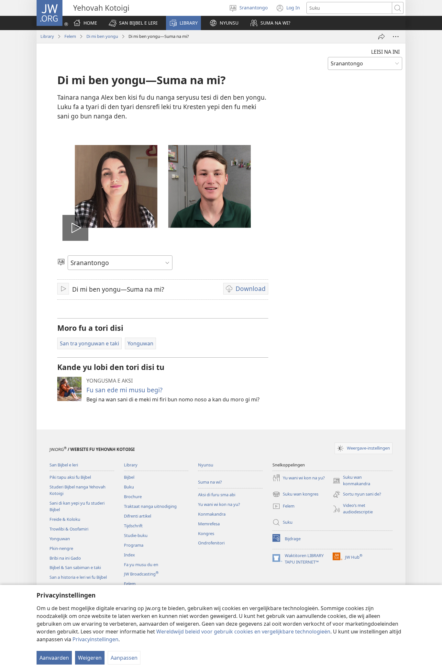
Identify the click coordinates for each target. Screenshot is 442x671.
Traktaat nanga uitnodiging (150, 506)
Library (47, 36)
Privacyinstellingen (95, 639)
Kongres (206, 533)
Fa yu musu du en (141, 564)
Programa (133, 545)
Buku (129, 487)
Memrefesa (209, 524)
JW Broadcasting (141, 574)
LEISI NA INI (385, 51)
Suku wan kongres (295, 494)
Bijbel (129, 477)
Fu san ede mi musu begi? (124, 390)
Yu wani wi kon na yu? (219, 504)
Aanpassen (124, 657)
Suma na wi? (210, 482)
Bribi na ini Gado (65, 558)
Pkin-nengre (61, 548)
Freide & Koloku (65, 519)
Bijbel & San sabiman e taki (75, 567)
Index (129, 555)
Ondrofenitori (211, 543)
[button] (133, 23)
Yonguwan (60, 539)
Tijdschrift (133, 526)
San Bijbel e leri (64, 465)
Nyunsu (205, 465)
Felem (70, 36)
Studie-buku (136, 535)
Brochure (133, 496)
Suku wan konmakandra (351, 480)
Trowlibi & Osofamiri (69, 529)
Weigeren (90, 657)
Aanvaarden (54, 657)
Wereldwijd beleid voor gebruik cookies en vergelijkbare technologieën (243, 631)
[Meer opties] (396, 36)
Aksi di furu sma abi (216, 495)
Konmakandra (212, 514)
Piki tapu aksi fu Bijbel (70, 477)
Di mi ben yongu (102, 36)
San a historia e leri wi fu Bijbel (78, 577)
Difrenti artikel (137, 516)
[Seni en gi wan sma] (381, 36)
